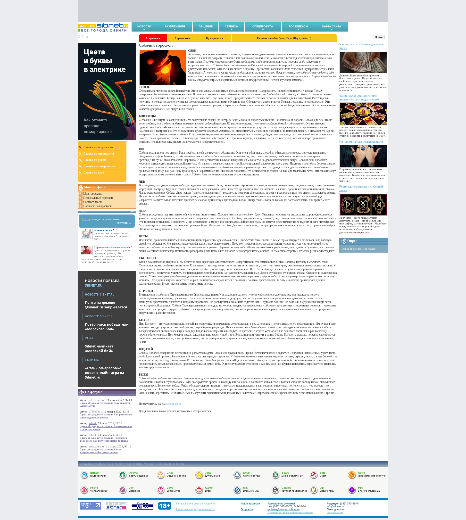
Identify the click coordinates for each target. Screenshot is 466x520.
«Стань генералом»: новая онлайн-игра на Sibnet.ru (104, 373)
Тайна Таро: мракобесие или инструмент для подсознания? (359, 97)
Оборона (92, 360)
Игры (89, 338)
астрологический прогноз (127, 463)
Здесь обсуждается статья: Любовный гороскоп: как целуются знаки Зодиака (104, 439)
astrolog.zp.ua (173, 403)
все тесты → (124, 222)
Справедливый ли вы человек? (113, 247)
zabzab (93, 423)
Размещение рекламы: (281, 503)
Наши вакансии (250, 503)
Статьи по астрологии (98, 147)
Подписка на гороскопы (97, 206)
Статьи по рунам (94, 160)
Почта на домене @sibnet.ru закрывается (106, 304)
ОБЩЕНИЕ (206, 26)
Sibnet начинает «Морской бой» (99, 348)
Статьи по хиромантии (98, 153)
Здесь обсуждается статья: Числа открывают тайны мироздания (100, 451)
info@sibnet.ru (335, 506)
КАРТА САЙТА (331, 26)
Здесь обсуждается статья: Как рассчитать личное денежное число (106, 416)
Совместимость (92, 202)
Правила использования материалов (290, 512)
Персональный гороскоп (98, 197)
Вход (85, 36)
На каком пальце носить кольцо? (361, 141)
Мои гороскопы (92, 193)
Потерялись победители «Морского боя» (107, 326)
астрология (104, 463)
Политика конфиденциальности (195, 509)
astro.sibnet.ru (97, 399)
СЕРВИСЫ (232, 26)
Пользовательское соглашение (195, 503)
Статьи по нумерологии (99, 166)
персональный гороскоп (170, 463)
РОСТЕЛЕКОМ (298, 26)
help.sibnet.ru (335, 512)
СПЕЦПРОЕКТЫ (263, 26)
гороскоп (149, 463)
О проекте (247, 509)
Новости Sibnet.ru (100, 294)
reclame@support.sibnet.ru (283, 509)
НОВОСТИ (144, 26)
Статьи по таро (93, 172)
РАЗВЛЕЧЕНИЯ (175, 26)
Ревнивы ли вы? (104, 230)
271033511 (95, 411)
